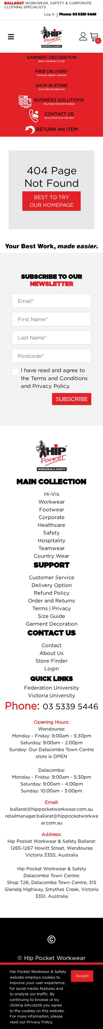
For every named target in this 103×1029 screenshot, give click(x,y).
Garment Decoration (52, 624)
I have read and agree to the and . (54, 378)
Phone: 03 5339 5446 (77, 14)
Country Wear (51, 556)
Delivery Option (51, 585)
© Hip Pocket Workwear (51, 958)
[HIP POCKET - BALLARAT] (51, 36)
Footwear (51, 509)
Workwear (51, 501)
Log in (49, 14)
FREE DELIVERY (51, 72)
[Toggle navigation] (10, 37)
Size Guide (51, 616)
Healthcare (51, 525)
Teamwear (51, 548)
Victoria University (51, 695)
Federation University (51, 687)
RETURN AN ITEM (57, 129)
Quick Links (51, 679)
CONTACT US (59, 115)
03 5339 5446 (70, 706)
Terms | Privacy (51, 608)
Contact (51, 645)
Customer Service (51, 577)
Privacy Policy (50, 386)
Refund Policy (52, 593)
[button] (83, 37)
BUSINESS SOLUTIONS (59, 101)
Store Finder (51, 660)
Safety (51, 532)
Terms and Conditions (59, 378)
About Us (51, 653)
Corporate (52, 517)
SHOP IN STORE (51, 86)
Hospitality (52, 540)
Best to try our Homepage (51, 201)
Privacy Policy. (40, 1022)
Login (51, 668)
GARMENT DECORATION (52, 58)
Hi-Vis (51, 494)
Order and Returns (51, 600)
